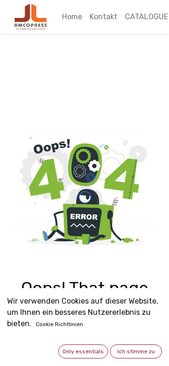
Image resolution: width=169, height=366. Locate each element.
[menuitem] (72, 17)
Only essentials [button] (83, 351)
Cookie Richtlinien (59, 324)
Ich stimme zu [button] (136, 351)
